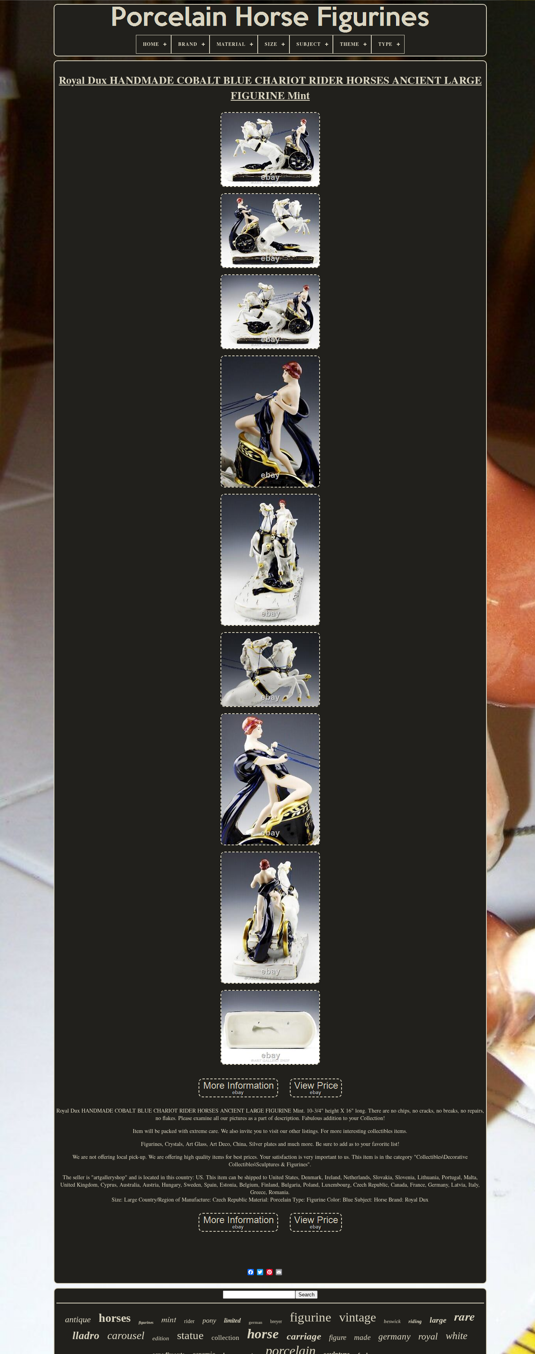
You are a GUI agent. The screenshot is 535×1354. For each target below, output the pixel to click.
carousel (126, 1335)
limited (232, 1320)
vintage (357, 1317)
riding (415, 1321)
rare (464, 1316)
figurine (310, 1317)
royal (428, 1336)
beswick (392, 1321)
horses (115, 1317)
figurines (146, 1322)
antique (78, 1319)
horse (263, 1333)
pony (209, 1320)
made (362, 1337)
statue (190, 1335)
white (457, 1335)
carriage (304, 1336)
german (255, 1322)
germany (394, 1336)
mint (168, 1319)
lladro (85, 1335)
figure (337, 1337)
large (438, 1320)
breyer (276, 1321)
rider (189, 1321)
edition (160, 1338)
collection (225, 1337)
